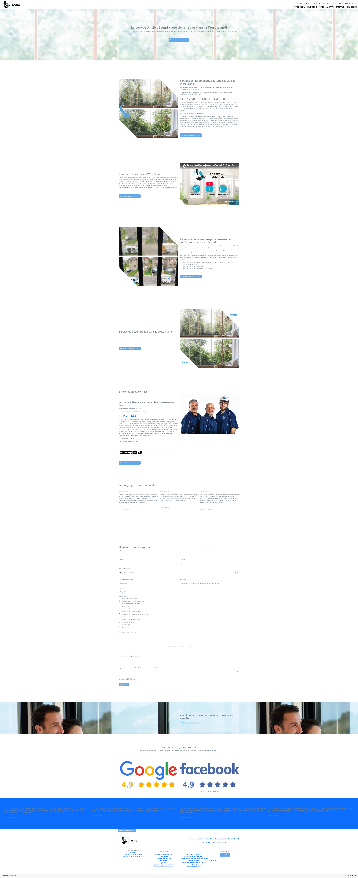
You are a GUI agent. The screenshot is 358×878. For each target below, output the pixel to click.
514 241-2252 (128, 415)
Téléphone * (183, 559)
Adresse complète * (125, 568)
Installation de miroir (128, 622)
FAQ (332, 3)
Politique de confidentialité (133, 854)
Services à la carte (220, 839)
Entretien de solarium (128, 617)
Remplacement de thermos (129, 598)
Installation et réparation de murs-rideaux (134, 614)
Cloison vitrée (125, 627)
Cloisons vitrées (194, 860)
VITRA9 (163, 862)
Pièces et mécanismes (164, 858)
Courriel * (121, 559)
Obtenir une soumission (344, 3)
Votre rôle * (122, 588)
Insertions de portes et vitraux (130, 604)
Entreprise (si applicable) (206, 551)
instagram (317, 3)
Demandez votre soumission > (190, 135)
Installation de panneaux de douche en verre (135, 609)
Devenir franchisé (217, 842)
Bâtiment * (183, 579)
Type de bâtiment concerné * (126, 579)
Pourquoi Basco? (233, 839)
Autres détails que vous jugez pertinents (129, 656)
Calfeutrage (125, 606)
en (356, 3)
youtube (326, 3)
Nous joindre (206, 842)
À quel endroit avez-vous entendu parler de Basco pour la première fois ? (138, 668)
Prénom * (121, 551)
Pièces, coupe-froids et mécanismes (132, 601)
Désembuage (125, 624)
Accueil (192, 839)
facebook (299, 3)
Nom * (161, 551)
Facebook (308, 3)
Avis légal (133, 852)
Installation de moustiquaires (130, 619)
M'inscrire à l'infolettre (128, 679)
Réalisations (209, 839)
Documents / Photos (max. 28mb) (127, 632)
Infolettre (225, 855)
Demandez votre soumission (179, 40)
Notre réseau (200, 839)
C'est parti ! (123, 685)
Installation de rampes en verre (131, 611)
